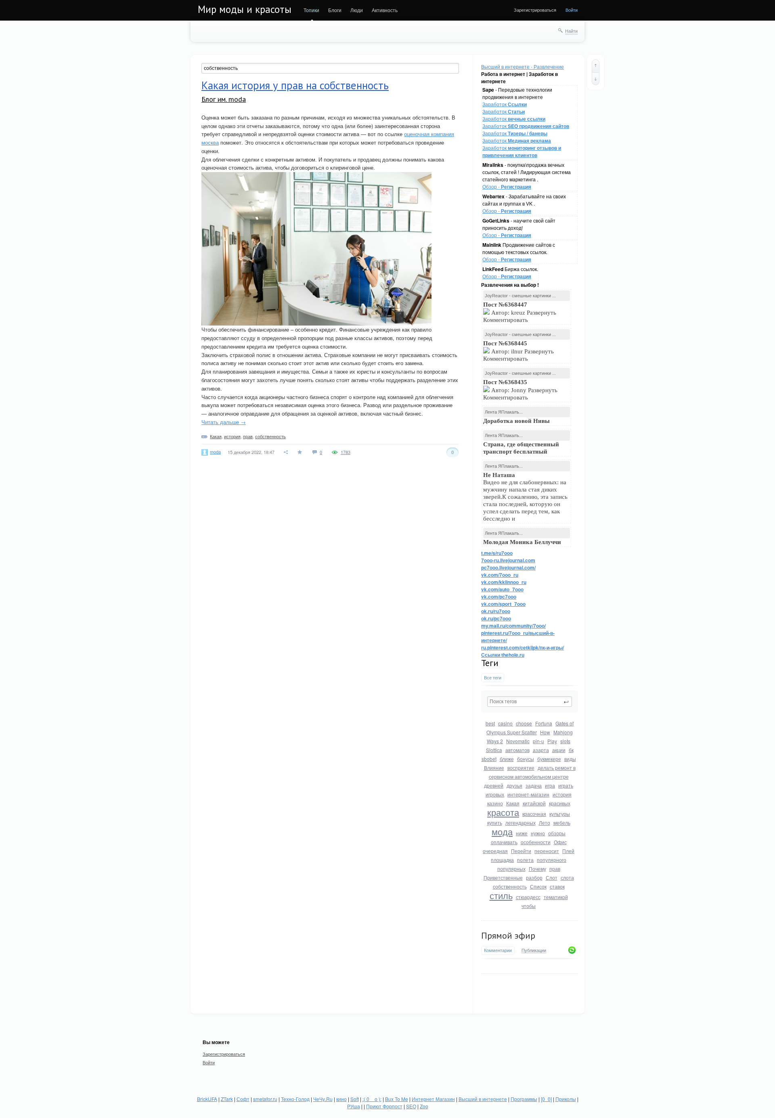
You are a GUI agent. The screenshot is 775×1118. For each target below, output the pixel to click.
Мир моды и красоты (244, 9)
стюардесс (528, 896)
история (562, 794)
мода (502, 831)
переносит (546, 850)
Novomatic (518, 741)
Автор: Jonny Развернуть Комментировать (520, 390)
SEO (411, 1106)
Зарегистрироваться (535, 9)
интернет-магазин (528, 794)
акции (559, 749)
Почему (537, 868)
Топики (311, 9)
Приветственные (503, 877)
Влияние (494, 767)
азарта (541, 749)
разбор (534, 877)
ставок (557, 886)
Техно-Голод (295, 1098)
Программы (524, 1098)
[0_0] (546, 1098)
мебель (561, 822)
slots (565, 741)
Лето (544, 822)
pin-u (538, 741)
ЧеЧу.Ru (323, 1098)
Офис (560, 841)
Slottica (494, 749)
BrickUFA (207, 1098)
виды (570, 758)
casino (505, 723)
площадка (502, 859)
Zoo (424, 1106)
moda (215, 451)
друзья (514, 785)
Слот (551, 877)
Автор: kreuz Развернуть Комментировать (519, 312)
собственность (510, 886)
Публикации (534, 950)
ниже (522, 833)
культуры (559, 813)
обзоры (557, 833)
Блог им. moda (223, 99)
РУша (353, 1106)
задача (534, 785)
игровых (495, 794)
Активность (385, 9)
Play (552, 741)
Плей (568, 850)
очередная (495, 850)
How (545, 732)
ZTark (227, 1098)
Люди (356, 9)
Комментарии (498, 950)
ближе (507, 758)
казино (495, 803)
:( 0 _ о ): (371, 1098)
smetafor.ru (265, 1098)
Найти (571, 30)
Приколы (565, 1098)
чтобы (529, 905)
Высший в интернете (483, 1098)
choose (524, 723)
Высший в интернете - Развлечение (522, 66)
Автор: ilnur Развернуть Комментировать (518, 351)
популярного (551, 859)
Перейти (521, 850)
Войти (572, 9)
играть (565, 785)
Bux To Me (396, 1098)
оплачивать (504, 841)
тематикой (556, 896)
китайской (534, 803)
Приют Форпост (384, 1106)
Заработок (504, 104)
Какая (512, 803)
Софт (243, 1098)
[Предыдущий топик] (595, 65)
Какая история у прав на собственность (295, 85)
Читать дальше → (223, 422)
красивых (559, 803)
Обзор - (506, 186)
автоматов (517, 749)
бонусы (525, 758)
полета (525, 859)
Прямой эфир (508, 935)
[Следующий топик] (595, 78)
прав (554, 868)
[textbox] (529, 701)
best (490, 723)
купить (494, 822)
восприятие (520, 767)
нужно (538, 833)
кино (341, 1098)
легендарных (520, 822)
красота (503, 812)
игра (550, 785)
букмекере (549, 758)
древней (493, 785)
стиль (501, 895)
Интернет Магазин (433, 1098)
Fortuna (543, 723)
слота (567, 877)
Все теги (492, 677)
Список (538, 886)
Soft (354, 1098)
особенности (536, 841)
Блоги (334, 9)
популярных (511, 868)
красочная (534, 813)
